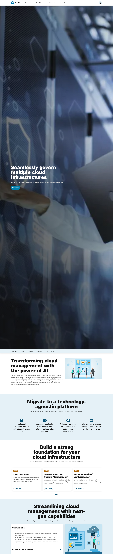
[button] (60, 528)
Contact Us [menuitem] (62, 2)
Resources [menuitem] (52, 2)
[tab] (14, 351)
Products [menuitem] (28, 2)
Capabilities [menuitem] (39, 2)
